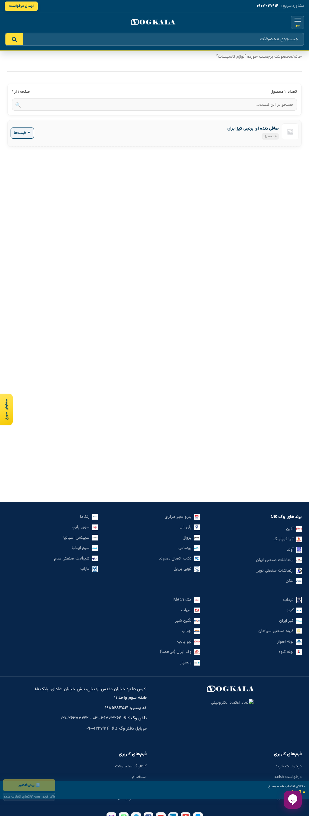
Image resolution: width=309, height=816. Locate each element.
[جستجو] (14, 39)
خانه (298, 56)
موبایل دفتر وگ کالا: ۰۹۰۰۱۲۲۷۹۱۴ (116, 728)
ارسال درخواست (21, 6)
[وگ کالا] (154, 22)
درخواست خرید (288, 766)
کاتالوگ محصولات (131, 766)
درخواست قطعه (288, 777)
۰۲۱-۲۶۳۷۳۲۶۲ (74, 718)
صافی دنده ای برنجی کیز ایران (253, 129)
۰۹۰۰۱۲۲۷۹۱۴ (267, 6)
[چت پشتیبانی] (293, 800)
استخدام (139, 777)
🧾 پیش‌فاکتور (29, 785)
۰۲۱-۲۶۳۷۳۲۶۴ (107, 718)
